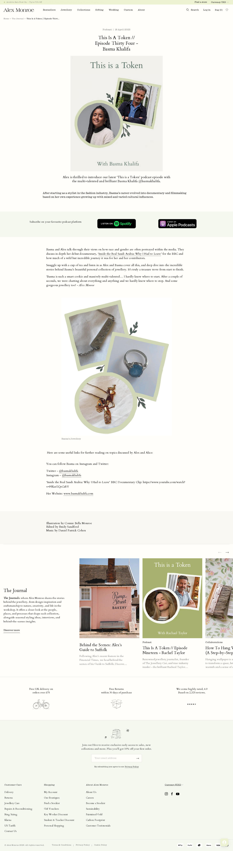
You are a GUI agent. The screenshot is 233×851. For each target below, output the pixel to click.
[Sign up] (137, 758)
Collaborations (214, 642)
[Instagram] (166, 794)
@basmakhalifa (68, 471)
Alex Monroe (13, 845)
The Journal (18, 18)
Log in (206, 10)
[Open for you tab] (224, 842)
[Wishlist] (228, 10)
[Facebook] (172, 794)
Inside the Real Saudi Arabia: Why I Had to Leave (129, 254)
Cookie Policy (100, 845)
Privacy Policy (132, 767)
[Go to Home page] (19, 10)
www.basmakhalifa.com (78, 494)
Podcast (107, 29)
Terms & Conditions (61, 845)
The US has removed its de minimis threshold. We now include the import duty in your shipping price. (55, 2)
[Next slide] (227, 552)
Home (6, 18)
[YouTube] (177, 794)
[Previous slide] (220, 552)
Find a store (201, 2)
